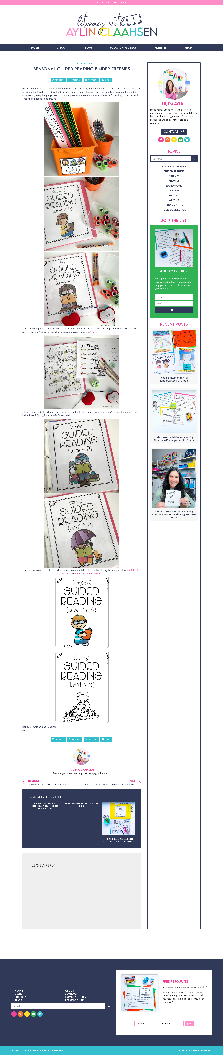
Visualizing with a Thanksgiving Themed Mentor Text (45, 806)
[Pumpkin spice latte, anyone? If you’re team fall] (125, 949)
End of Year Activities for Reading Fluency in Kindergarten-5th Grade (174, 439)
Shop (188, 47)
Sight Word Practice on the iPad (81, 804)
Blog (88, 47)
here (94, 331)
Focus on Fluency (123, 47)
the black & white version (87, 573)
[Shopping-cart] (187, 139)
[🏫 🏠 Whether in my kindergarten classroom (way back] (42, 949)
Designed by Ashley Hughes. (194, 1050)
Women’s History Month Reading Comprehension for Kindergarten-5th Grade (174, 514)
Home (35, 47)
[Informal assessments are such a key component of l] (14, 949)
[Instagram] (174, 139)
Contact (71, 993)
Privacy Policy (75, 997)
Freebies (160, 47)
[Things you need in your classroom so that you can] (98, 949)
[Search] (194, 159)
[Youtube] (180, 139)
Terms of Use (74, 1000)
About (62, 47)
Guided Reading (81, 63)
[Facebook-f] (161, 139)
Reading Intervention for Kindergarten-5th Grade (174, 379)
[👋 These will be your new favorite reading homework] (153, 949)
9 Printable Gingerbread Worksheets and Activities (118, 840)
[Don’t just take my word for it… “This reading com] (181, 949)
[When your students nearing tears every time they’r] (209, 949)
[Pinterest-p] (167, 139)
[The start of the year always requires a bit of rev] (70, 949)
